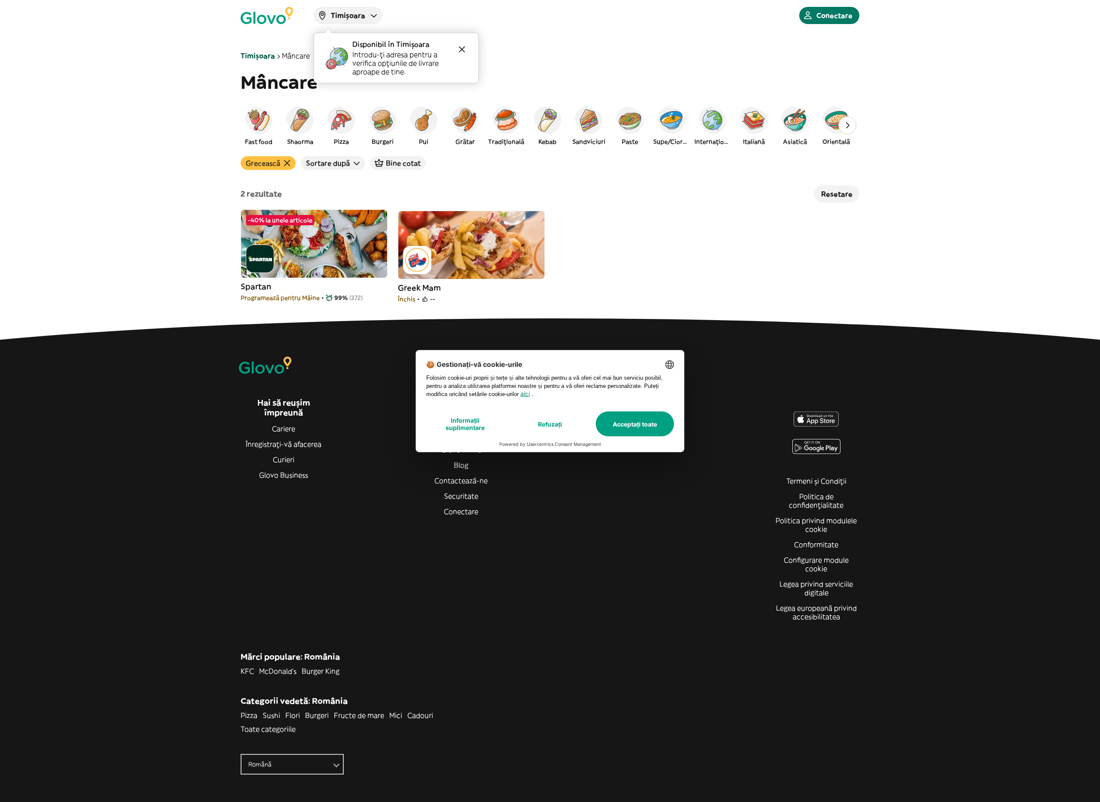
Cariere (283, 428)
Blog (461, 465)
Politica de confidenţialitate (816, 500)
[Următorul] (847, 125)
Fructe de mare (359, 715)
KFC (247, 671)
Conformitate (816, 544)
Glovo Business (283, 475)
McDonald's (277, 671)
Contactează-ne (461, 480)
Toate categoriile (268, 729)
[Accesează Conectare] (267, 15)
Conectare (461, 511)
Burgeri (317, 715)
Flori (292, 715)
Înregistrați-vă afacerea (283, 444)
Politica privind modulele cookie (816, 524)
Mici (395, 715)
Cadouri (420, 715)
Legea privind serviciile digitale (816, 588)
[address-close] (462, 49)
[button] (259, 125)
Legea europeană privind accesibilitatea (816, 612)
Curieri (283, 459)
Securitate (461, 496)
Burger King (320, 671)
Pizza (249, 715)
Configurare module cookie (816, 564)
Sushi (271, 715)
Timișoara (258, 55)
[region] (550, 125)
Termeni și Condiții (816, 481)
